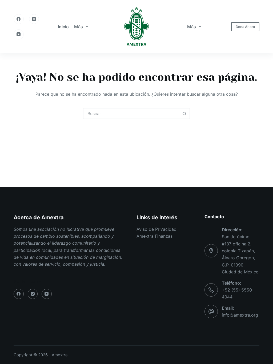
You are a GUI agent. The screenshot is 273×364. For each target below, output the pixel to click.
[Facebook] (19, 19)
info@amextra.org (240, 315)
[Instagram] (34, 19)
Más (78, 26)
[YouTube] (19, 34)
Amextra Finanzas (154, 236)
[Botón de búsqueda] (184, 113)
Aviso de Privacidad (156, 229)
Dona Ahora (245, 27)
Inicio (63, 26)
